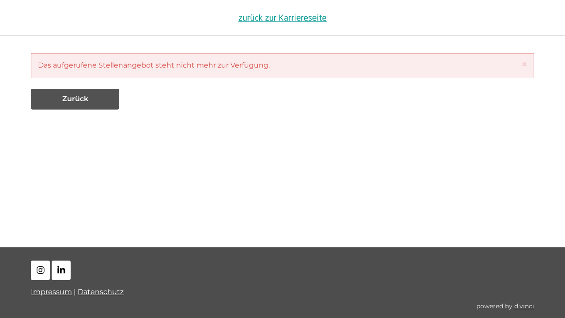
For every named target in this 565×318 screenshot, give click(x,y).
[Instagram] (40, 270)
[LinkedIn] (61, 270)
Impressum (51, 292)
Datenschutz (101, 292)
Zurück (75, 99)
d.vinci (524, 306)
